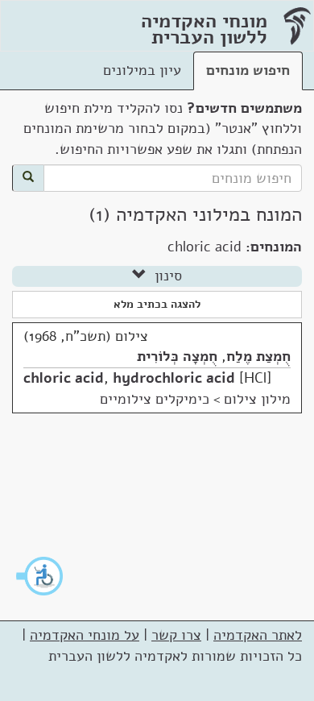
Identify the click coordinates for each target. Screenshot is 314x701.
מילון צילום (257, 399)
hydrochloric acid (174, 378)
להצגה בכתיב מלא (157, 304)
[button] (40, 576)
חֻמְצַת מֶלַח (258, 356)
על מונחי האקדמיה (84, 635)
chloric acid (63, 378)
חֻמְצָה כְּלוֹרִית (177, 356)
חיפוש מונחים (248, 70)
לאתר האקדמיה (257, 635)
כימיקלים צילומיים (154, 399)
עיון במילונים (142, 70)
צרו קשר (176, 635)
